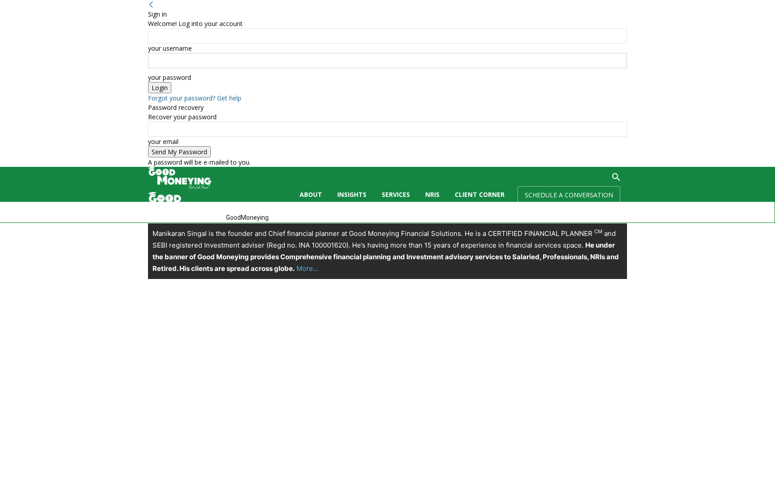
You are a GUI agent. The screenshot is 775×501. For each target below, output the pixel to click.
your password (169, 77)
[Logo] (179, 187)
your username (170, 48)
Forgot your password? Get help (194, 98)
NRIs (432, 194)
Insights (351, 194)
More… (307, 268)
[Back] (151, 4)
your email (163, 141)
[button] (616, 178)
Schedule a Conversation (569, 195)
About (311, 194)
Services (396, 194)
